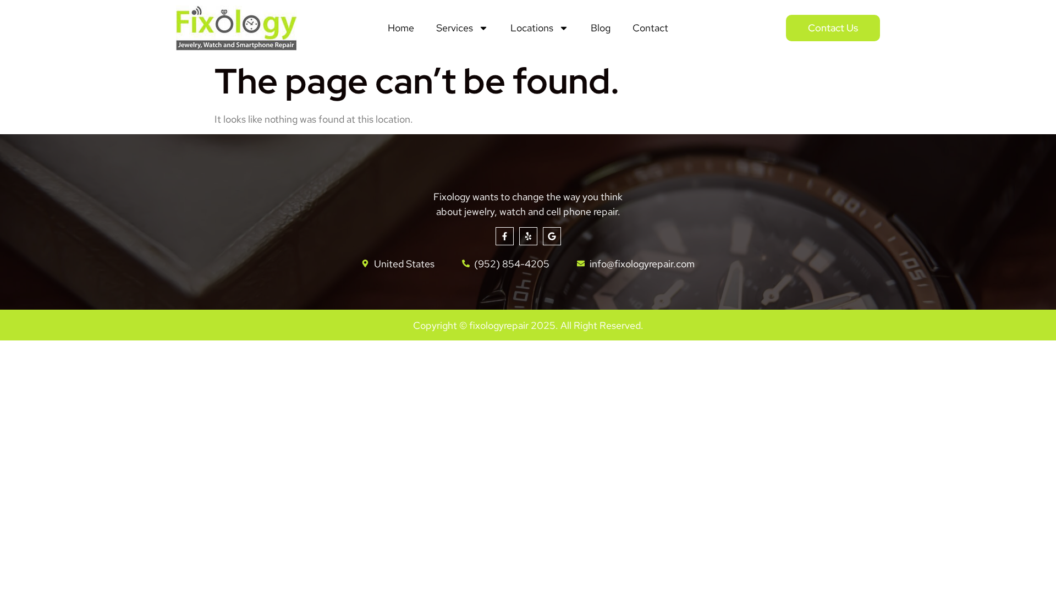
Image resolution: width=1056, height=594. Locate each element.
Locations (531, 27)
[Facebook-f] (505, 236)
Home (401, 27)
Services (454, 27)
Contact (650, 27)
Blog (600, 27)
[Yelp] (528, 236)
